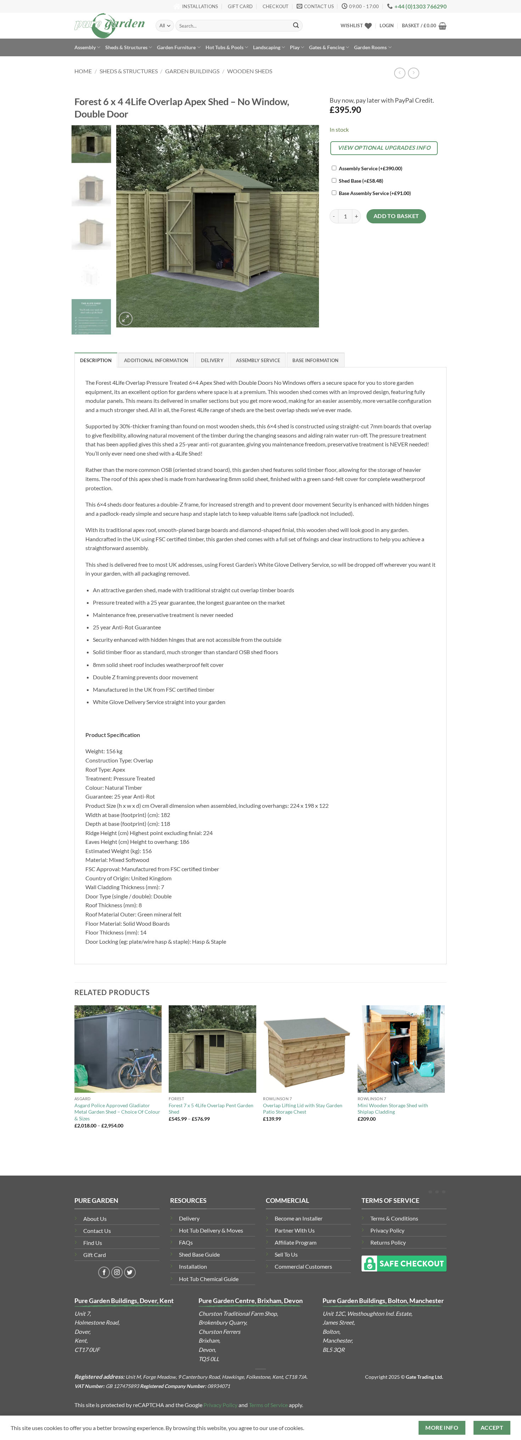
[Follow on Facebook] (104, 1272)
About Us (95, 1218)
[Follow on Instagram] (117, 1272)
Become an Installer (299, 1218)
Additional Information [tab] (156, 360)
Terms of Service (268, 1404)
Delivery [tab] (212, 360)
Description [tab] (96, 360)
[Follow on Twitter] (130, 1272)
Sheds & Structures (126, 47)
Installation (193, 1266)
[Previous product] (413, 73)
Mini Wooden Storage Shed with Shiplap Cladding (393, 1108)
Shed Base (361, 181)
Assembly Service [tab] (258, 360)
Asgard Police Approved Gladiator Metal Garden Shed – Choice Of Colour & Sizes (117, 1111)
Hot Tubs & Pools (224, 47)
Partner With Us (295, 1230)
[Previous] (129, 226)
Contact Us (97, 1230)
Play (294, 47)
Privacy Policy (387, 1230)
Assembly (85, 47)
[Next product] (399, 73)
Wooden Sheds (249, 71)
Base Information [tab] (315, 360)
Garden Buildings (192, 71)
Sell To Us (286, 1254)
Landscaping (266, 47)
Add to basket (396, 216)
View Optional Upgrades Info (384, 147)
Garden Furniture (176, 47)
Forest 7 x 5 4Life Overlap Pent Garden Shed (211, 1108)
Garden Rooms (370, 47)
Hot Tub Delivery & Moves (211, 1230)
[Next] (306, 226)
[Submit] (296, 26)
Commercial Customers (303, 1266)
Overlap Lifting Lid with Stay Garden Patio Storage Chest (302, 1108)
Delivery (189, 1218)
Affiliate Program (295, 1242)
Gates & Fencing (326, 47)
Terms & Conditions (394, 1218)
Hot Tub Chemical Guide (209, 1278)
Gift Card (94, 1254)
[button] (387, 25)
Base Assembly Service (375, 193)
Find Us (92, 1242)
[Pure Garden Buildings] (109, 25)
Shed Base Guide (199, 1254)
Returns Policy (388, 1242)
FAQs (186, 1242)
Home (83, 71)
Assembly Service (370, 168)
